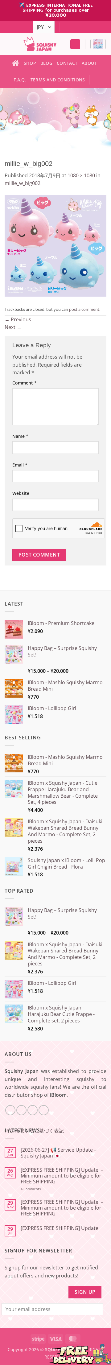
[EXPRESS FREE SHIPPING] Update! (60, 1228)
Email (19, 465)
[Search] (97, 80)
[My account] (75, 44)
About (89, 63)
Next (13, 327)
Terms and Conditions (58, 80)
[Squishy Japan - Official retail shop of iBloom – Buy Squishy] (39, 44)
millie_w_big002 (22, 183)
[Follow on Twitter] (76, 27)
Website (20, 493)
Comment (24, 383)
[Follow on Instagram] (70, 27)
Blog (46, 63)
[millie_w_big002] (55, 245)
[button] (98, 44)
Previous (18, 319)
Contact (67, 63)
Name (20, 436)
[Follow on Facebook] (65, 27)
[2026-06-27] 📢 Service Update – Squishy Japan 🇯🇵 (59, 1153)
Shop (30, 63)
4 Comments (39, 1189)
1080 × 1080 (81, 175)
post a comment (84, 309)
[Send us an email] (82, 27)
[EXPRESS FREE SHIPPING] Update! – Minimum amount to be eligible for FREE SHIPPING (62, 1176)
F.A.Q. (20, 80)
